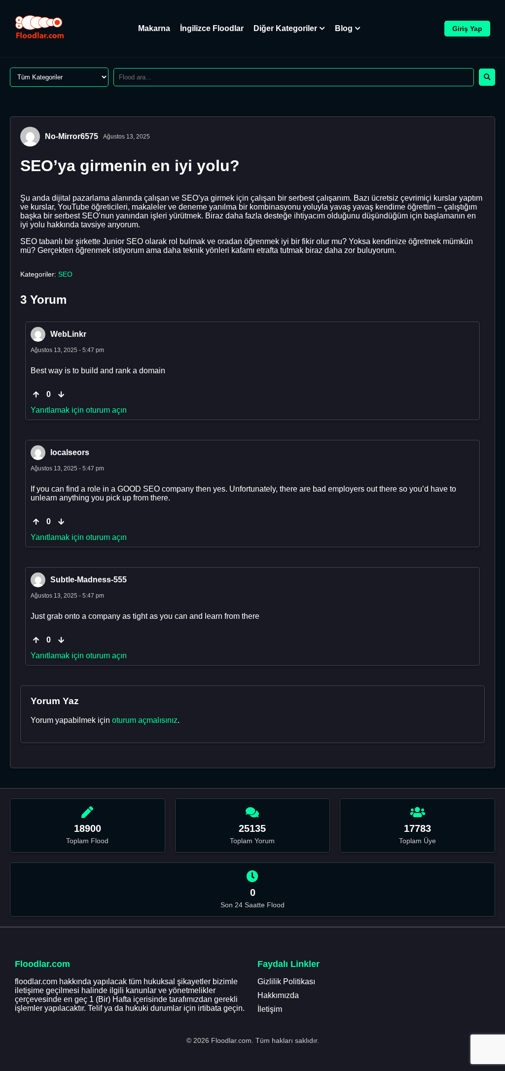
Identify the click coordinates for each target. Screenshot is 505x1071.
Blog (344, 28)
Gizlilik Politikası (286, 981)
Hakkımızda (278, 995)
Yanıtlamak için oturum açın (79, 410)
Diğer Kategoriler (285, 28)
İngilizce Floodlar (212, 28)
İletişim (269, 1009)
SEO (65, 274)
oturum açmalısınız (145, 720)
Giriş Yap (467, 29)
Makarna (154, 28)
